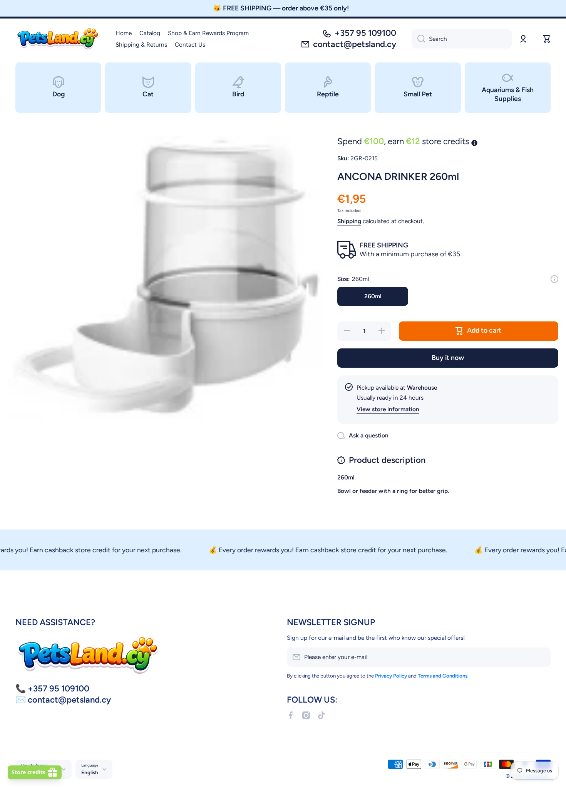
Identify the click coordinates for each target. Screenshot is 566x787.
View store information (388, 409)
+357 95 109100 (365, 33)
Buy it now (448, 357)
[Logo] (57, 39)
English (89, 772)
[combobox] (462, 39)
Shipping (349, 221)
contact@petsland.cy (354, 44)
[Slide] (554, 279)
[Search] (418, 39)
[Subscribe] (541, 657)
